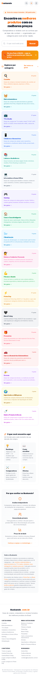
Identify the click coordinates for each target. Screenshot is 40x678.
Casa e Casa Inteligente (9, 639)
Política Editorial (26, 653)
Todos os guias (6, 651)
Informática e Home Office (10, 634)
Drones (23, 640)
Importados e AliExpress (28, 642)
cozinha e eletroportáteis (22, 562)
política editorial (9, 585)
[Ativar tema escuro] (31, 3)
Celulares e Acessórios (9, 630)
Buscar (33, 43)
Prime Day (26, 577)
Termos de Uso (26, 655)
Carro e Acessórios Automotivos (27, 636)
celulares (26, 564)
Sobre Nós (24, 651)
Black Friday (25, 631)
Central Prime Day (7, 653)
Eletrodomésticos (7, 625)
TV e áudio (19, 564)
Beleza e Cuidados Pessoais (27, 624)
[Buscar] (26, 3)
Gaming (4, 636)
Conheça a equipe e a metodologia (19, 543)
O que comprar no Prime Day (9, 662)
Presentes (24, 634)
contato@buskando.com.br (29, 657)
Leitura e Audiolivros (8, 632)
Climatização (5, 641)
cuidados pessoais (18, 566)
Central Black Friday (8, 655)
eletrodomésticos (9, 564)
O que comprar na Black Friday (9, 658)
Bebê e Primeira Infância (28, 644)
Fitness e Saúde (26, 627)
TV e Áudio (5, 627)
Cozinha (4, 623)
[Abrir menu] (36, 3)
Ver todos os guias (28, 66)
